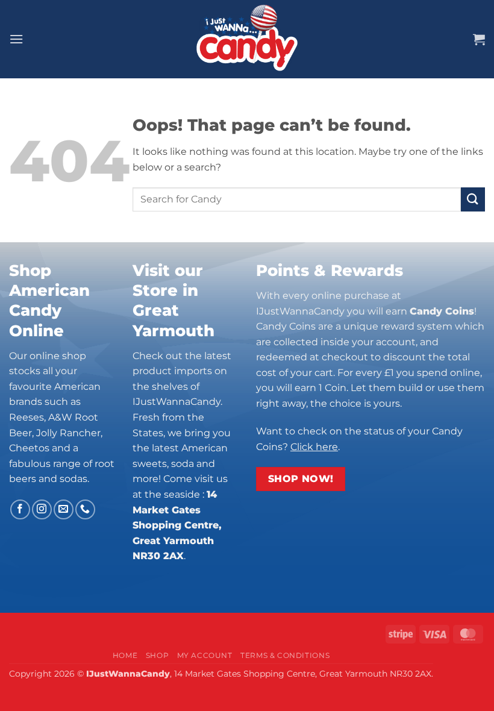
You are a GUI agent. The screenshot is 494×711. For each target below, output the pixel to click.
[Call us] (85, 509)
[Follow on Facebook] (20, 509)
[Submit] (473, 199)
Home (125, 655)
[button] (16, 39)
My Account (205, 655)
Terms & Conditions (285, 655)
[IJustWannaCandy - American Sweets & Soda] (247, 39)
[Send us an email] (63, 509)
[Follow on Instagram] (42, 509)
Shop (157, 655)
